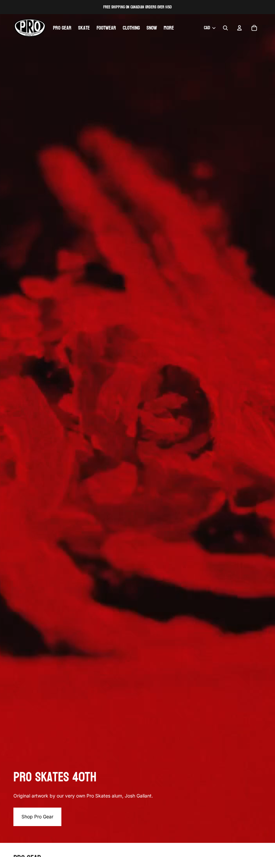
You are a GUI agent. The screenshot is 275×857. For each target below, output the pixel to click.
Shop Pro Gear (37, 816)
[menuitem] (168, 28)
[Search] (225, 28)
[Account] (239, 28)
